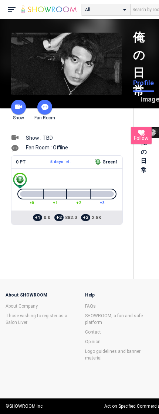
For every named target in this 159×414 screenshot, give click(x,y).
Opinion (93, 341)
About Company (22, 306)
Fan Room (44, 117)
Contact (93, 332)
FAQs (90, 306)
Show (18, 117)
